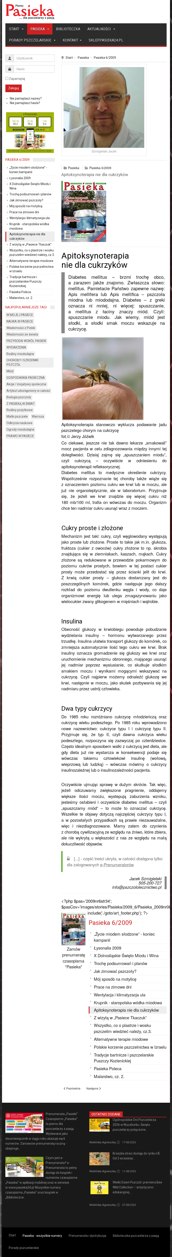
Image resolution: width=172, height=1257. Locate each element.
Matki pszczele (17, 416)
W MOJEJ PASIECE (19, 315)
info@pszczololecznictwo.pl (136, 887)
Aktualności (99, 29)
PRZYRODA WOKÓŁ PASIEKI (26, 341)
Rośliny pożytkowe (19, 410)
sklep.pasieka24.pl (106, 40)
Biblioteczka (68, 29)
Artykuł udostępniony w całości (28, 390)
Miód (9, 371)
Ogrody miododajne (20, 429)
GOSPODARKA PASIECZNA (25, 377)
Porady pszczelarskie (30, 40)
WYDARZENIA (16, 347)
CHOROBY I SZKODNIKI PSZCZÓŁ (22, 362)
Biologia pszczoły (18, 397)
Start (14, 29)
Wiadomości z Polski (20, 328)
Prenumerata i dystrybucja (87, 1235)
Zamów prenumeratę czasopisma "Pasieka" (73, 958)
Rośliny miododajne (20, 354)
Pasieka (38, 29)
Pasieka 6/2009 (105, 57)
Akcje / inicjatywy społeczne (26, 384)
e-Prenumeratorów (117, 864)
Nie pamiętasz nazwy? (26, 98)
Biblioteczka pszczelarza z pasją (136, 1235)
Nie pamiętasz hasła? (25, 103)
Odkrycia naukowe (19, 423)
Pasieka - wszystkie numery (42, 1235)
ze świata (119, 1164)
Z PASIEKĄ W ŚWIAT (20, 403)
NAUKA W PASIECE (19, 321)
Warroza (38, 416)
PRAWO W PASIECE (20, 436)
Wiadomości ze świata (22, 334)
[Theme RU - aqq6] (30, 11)
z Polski (94, 1135)
